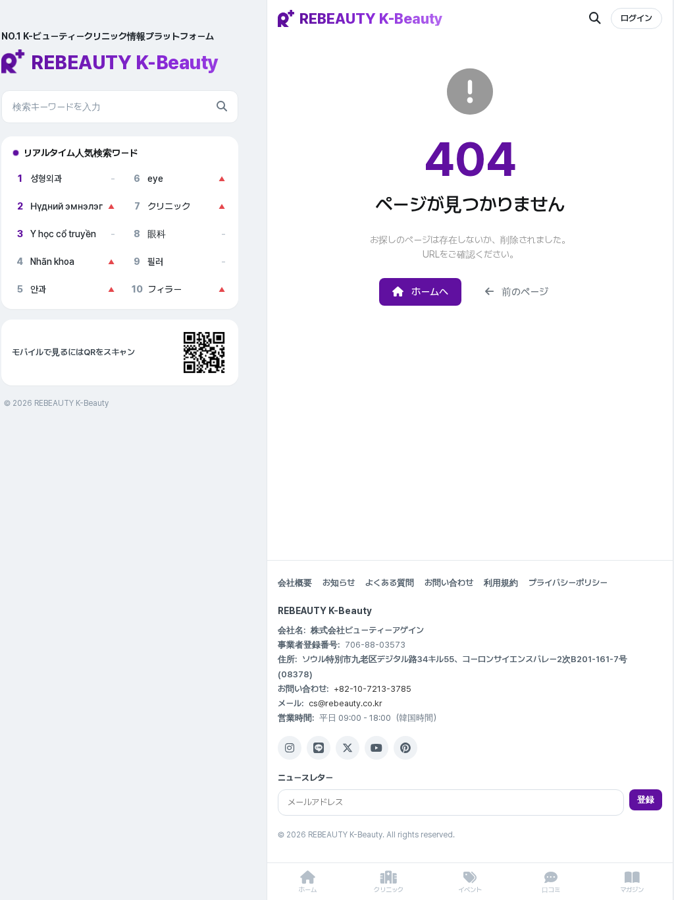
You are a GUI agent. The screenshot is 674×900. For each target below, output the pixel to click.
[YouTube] (376, 748)
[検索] (222, 107)
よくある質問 (389, 583)
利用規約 (501, 583)
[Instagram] (289, 748)
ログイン (636, 18)
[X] (347, 748)
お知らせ (339, 583)
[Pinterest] (405, 748)
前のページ (525, 292)
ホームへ (429, 292)
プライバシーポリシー (568, 583)
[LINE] (318, 748)
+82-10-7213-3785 (372, 689)
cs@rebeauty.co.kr (345, 703)
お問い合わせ (449, 583)
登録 (645, 799)
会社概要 (295, 583)
